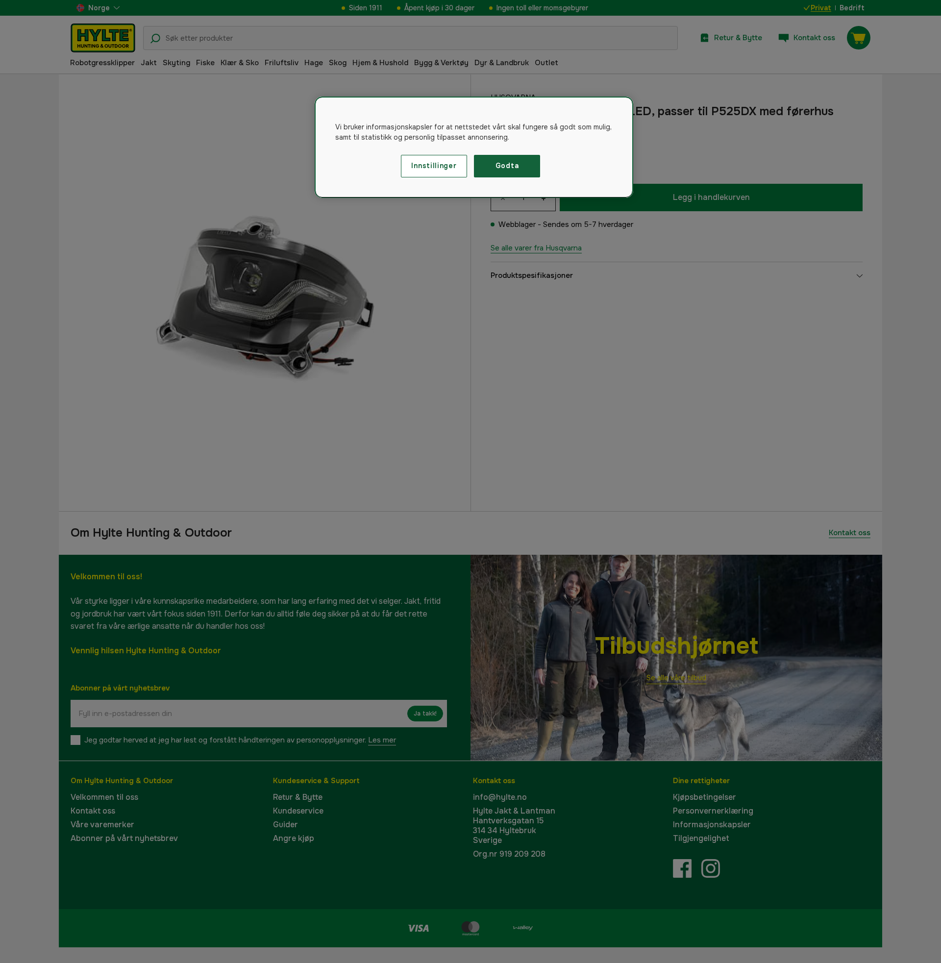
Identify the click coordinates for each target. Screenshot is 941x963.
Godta (507, 165)
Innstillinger (433, 165)
